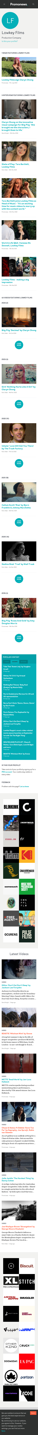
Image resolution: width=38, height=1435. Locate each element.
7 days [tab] (7, 662)
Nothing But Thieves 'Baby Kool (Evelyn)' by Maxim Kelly (15, 686)
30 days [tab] (14, 662)
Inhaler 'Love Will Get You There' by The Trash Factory (18, 447)
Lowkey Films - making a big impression (15, 281)
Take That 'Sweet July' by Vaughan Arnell (16, 667)
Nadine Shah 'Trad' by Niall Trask (18, 564)
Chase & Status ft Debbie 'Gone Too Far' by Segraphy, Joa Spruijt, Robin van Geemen (18, 1130)
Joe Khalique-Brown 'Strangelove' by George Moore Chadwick (18, 1227)
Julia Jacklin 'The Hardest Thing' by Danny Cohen (18, 1179)
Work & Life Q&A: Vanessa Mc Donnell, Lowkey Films (16, 244)
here (3, 1431)
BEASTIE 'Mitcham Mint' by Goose (16, 753)
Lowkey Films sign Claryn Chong (17, 79)
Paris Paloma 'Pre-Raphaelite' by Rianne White (16, 713)
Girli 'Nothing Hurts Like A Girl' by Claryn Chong (19, 388)
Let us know (24, 786)
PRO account (7, 772)
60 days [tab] (23, 662)
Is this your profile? (10, 41)
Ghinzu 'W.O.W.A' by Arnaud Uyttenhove (14, 676)
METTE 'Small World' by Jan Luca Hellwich (16, 1080)
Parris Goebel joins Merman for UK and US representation (18, 695)
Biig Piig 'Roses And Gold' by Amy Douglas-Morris (18, 622)
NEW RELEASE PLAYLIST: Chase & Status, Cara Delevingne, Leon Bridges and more (18, 744)
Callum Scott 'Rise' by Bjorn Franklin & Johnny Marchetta (16, 506)
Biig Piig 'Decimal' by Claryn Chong (19, 330)
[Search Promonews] (33, 4)
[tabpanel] (19, 712)
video (4, 982)
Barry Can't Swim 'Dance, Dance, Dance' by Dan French (19, 704)
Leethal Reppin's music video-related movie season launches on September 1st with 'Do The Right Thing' (18, 733)
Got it (33, 1413)
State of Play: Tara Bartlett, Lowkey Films (15, 165)
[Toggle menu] (4, 4)
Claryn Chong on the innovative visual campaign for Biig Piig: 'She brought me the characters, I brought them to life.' (18, 126)
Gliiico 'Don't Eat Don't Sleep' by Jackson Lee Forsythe (15, 722)
